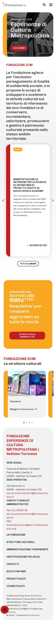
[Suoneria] (27, 383)
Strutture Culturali (21, 542)
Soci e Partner (16, 571)
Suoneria (15, 401)
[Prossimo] (53, 200)
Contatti (13, 564)
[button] (44, 5)
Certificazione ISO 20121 (23, 556)
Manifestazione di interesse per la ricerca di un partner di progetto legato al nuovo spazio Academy (29, 185)
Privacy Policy (16, 578)
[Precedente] (3, 200)
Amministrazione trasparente (27, 549)
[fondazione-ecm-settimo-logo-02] (14, 4)
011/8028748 (19, 510)
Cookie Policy (16, 586)
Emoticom (34, 615)
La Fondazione (16, 534)
